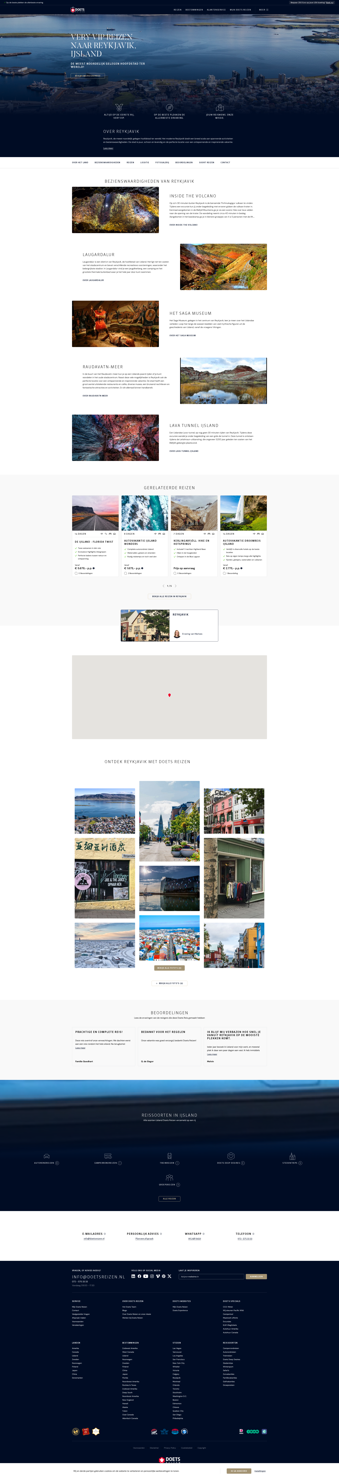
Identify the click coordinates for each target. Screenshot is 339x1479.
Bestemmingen (194, 10)
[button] (105, 811)
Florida (125, 1378)
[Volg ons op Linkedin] (133, 1276)
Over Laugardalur (93, 280)
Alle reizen (169, 1199)
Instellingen (260, 1471)
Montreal (176, 1381)
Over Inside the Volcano (184, 225)
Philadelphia (178, 1418)
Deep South (127, 1392)
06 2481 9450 (194, 1239)
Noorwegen (77, 1363)
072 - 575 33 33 (245, 1239)
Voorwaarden (77, 1321)
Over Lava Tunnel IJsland (184, 451)
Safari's (226, 1370)
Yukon (124, 1411)
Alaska (125, 1407)
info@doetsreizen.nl (94, 1239)
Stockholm (177, 1392)
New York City (179, 1363)
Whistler (176, 1366)
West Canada (128, 1352)
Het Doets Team (129, 1307)
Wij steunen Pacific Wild (233, 1310)
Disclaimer (154, 1448)
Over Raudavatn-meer (95, 396)
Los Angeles (178, 1355)
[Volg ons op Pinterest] (163, 1276)
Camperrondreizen (231, 1348)
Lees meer (108, 148)
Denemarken (77, 1378)
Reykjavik (176, 1378)
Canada (75, 1352)
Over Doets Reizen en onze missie (136, 1314)
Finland (75, 1366)
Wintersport (228, 1366)
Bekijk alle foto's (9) (169, 968)
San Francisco (179, 1359)
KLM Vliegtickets (230, 1325)
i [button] (203, 1234)
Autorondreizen (229, 1352)
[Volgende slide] (175, 585)
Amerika (75, 1348)
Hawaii (125, 1403)
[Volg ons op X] (169, 1276)
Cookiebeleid (186, 1448)
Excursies (227, 1321)
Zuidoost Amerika (129, 1389)
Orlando (176, 1385)
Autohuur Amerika (230, 1329)
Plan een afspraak (144, 1239)
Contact (225, 162)
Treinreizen (227, 1355)
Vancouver (177, 1352)
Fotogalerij (162, 162)
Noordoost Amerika (130, 1396)
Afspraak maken (79, 1318)
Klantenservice (216, 10)
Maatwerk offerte (230, 1318)
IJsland (75, 1355)
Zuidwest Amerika (130, 1348)
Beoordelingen (184, 162)
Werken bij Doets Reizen (132, 1318)
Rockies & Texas (129, 1385)
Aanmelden (256, 1276)
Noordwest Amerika (130, 1381)
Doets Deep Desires (231, 1359)
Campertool (228, 1314)
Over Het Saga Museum (183, 335)
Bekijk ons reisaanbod (88, 76)
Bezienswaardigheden (107, 162)
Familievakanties (230, 1378)
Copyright (202, 1448)
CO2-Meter (228, 1307)
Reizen (178, 10)
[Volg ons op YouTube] (145, 1276)
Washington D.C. (180, 1396)
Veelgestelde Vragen (81, 1314)
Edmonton (177, 1403)
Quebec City (178, 1411)
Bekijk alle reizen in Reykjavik (169, 596)
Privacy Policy (170, 1448)
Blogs (124, 1310)
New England (128, 1400)
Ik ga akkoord (239, 1471)
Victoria (176, 1370)
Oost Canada (128, 1414)
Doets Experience (180, 1310)
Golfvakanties (229, 1381)
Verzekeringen (78, 1325)
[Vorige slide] (163, 585)
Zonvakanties (228, 1374)
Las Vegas (177, 1348)
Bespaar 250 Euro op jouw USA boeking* (312, 2)
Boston (176, 1400)
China (74, 1374)
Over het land (80, 162)
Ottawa (176, 1407)
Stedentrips (228, 1363)
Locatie (144, 162)
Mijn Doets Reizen (240, 10)
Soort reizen (206, 162)
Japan (74, 1370)
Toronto (176, 1389)
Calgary (176, 1374)
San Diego (177, 1414)
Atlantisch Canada (130, 1418)
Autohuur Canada (230, 1332)
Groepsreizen (228, 1385)
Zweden (75, 1359)
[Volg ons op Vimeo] (158, 1276)
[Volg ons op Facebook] (139, 1276)
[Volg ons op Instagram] (152, 1276)
